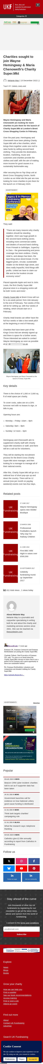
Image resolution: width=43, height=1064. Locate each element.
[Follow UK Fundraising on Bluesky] (9, 868)
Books (6, 973)
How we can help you (12, 989)
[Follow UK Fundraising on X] (9, 861)
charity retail (22, 86)
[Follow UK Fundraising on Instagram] (21, 861)
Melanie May (13, 80)
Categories (20, 16)
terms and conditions (30, 923)
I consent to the (22, 923)
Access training (10, 998)
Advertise (36, 703)
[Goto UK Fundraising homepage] (21, 7)
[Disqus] (21, 669)
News (5, 967)
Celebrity (15, 86)
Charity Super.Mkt (11, 297)
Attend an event (10, 1004)
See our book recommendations (17, 995)
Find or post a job (11, 1001)
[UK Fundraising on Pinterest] (34, 868)
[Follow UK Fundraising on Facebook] (34, 861)
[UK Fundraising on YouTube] (21, 868)
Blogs (5, 970)
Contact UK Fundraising (13, 1023)
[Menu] (38, 5)
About (5, 1020)
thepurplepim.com (14, 632)
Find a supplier (9, 992)
